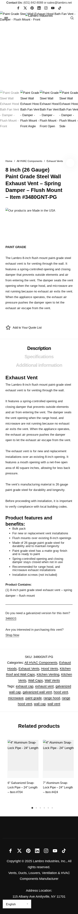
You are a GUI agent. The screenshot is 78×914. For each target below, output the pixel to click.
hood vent (61, 692)
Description (39, 348)
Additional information (39, 365)
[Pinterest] (32, 8)
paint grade (33, 698)
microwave (16, 698)
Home (8, 161)
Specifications (39, 356)
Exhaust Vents (55, 161)
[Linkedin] (39, 8)
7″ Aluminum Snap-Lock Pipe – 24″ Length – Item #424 (58, 787)
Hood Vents (49, 668)
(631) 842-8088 (24, 2)
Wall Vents (52, 680)
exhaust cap (24, 686)
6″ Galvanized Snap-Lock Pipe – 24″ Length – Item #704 (23, 787)
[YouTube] (52, 8)
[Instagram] (46, 8)
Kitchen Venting (48, 674)
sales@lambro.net (59, 2)
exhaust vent (44, 686)
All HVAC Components (29, 161)
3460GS (10, 618)
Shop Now (12, 635)
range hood (52, 698)
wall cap (40, 704)
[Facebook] (18, 8)
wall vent (54, 704)
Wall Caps (35, 680)
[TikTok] (59, 8)
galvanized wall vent (37, 692)
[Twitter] (25, 8)
